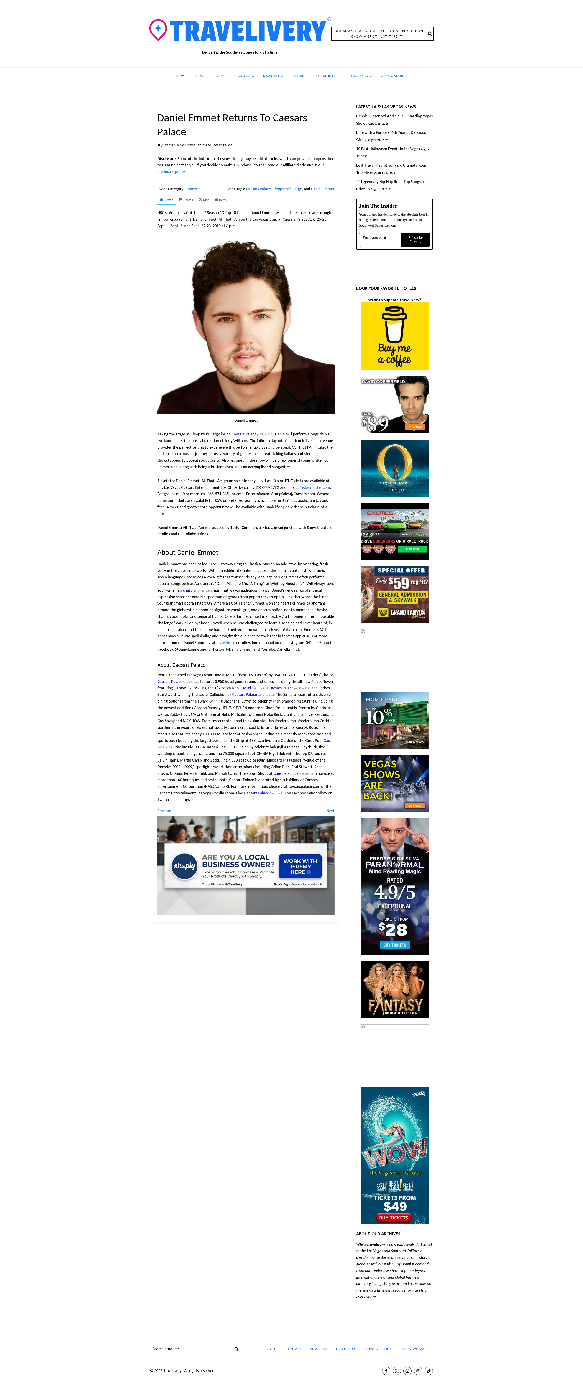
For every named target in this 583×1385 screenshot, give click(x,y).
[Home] (159, 145)
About (271, 1349)
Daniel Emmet (323, 188)
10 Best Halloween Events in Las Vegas (388, 148)
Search (237, 1349)
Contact (294, 1349)
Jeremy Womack (414, 1349)
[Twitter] (397, 1371)
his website (225, 642)
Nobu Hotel (241, 687)
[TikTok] (429, 1371)
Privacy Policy (378, 1349)
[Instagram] (407, 1371)
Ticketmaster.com (315, 487)
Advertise (319, 1349)
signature (188, 590)
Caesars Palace (258, 188)
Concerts (192, 188)
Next (331, 810)
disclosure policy (171, 171)
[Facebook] (386, 1371)
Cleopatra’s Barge (287, 188)
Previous (164, 810)
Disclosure (346, 1349)
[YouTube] (418, 1371)
